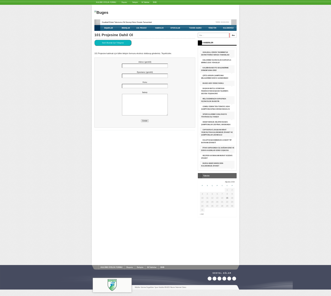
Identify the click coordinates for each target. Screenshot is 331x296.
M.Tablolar (145, 2)
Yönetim (212, 28)
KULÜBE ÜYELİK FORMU (106, 2)
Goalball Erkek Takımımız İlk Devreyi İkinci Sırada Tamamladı (127, 22)
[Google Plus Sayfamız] (224, 2)
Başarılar (108, 28)
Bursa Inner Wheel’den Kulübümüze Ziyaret (212, 164)
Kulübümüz (228, 28)
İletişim (135, 2)
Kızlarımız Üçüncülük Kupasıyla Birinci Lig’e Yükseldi (216, 61)
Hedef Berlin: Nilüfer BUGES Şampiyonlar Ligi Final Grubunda (216, 123)
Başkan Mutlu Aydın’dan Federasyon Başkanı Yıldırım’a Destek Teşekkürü (214, 91)
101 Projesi (141, 28)
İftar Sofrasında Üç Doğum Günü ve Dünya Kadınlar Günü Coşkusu (217, 149)
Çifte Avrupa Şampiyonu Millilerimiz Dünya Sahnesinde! (214, 77)
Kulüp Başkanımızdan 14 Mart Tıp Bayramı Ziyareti (216, 141)
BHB (155, 2)
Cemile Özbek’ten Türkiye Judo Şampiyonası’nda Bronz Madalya (215, 108)
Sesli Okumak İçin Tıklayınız (113, 43)
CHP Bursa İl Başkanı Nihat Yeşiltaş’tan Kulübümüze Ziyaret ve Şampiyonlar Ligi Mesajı (217, 132)
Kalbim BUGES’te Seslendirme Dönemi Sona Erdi (215, 69)
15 (227, 198)
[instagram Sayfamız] (219, 2)
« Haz (202, 214)
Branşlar (125, 28)
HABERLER (208, 43)
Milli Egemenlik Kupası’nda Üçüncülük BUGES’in (213, 100)
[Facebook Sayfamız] (234, 2)
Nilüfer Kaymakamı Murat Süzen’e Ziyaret (216, 157)
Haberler (159, 28)
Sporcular (175, 28)
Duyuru (124, 2)
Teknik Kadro (195, 28)
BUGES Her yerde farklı (213, 83)
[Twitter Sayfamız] (229, 2)
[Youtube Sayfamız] (215, 2)
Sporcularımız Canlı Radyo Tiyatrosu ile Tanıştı (214, 115)
